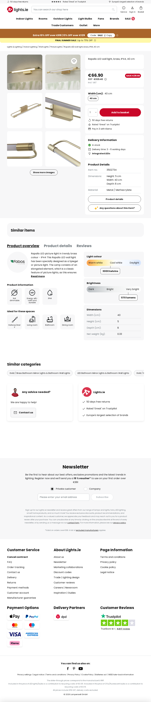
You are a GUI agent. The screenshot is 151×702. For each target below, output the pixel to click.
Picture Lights (56, 47)
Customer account (18, 592)
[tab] (23, 246)
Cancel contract (17, 557)
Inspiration (60, 592)
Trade (57, 577)
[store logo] (17, 9)
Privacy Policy (74, 674)
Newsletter (60, 562)
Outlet (83, 25)
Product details (58, 245)
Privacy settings (24, 674)
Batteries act (101, 674)
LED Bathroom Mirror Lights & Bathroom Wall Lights (103, 373)
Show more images (44, 172)
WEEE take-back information (121, 674)
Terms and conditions (112, 557)
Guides (72, 592)
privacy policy (119, 522)
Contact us (13, 572)
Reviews (84, 245)
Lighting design (71, 577)
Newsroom (71, 587)
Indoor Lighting (30, 47)
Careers (58, 587)
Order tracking (15, 567)
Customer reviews (64, 582)
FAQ (9, 562)
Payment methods (18, 587)
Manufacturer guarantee (21, 598)
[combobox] (74, 9)
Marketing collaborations (68, 567)
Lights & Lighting (14, 47)
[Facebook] (69, 668)
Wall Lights (44, 47)
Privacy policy (108, 562)
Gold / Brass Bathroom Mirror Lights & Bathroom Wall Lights (40, 373)
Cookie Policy (87, 674)
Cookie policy (108, 567)
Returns (11, 582)
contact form (73, 522)
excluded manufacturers (87, 530)
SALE (128, 18)
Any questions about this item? (117, 208)
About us (59, 557)
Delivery (12, 577)
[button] (24, 110)
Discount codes (63, 572)
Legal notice (107, 572)
